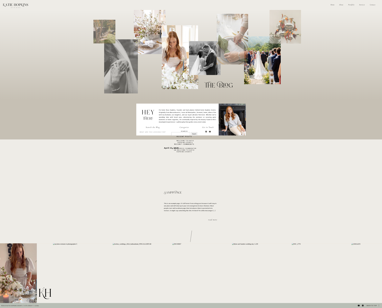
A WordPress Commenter (184, 148)
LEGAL (37, 305)
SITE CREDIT (28, 305)
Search (184, 131)
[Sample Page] (191, 169)
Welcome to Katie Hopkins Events (185, 141)
